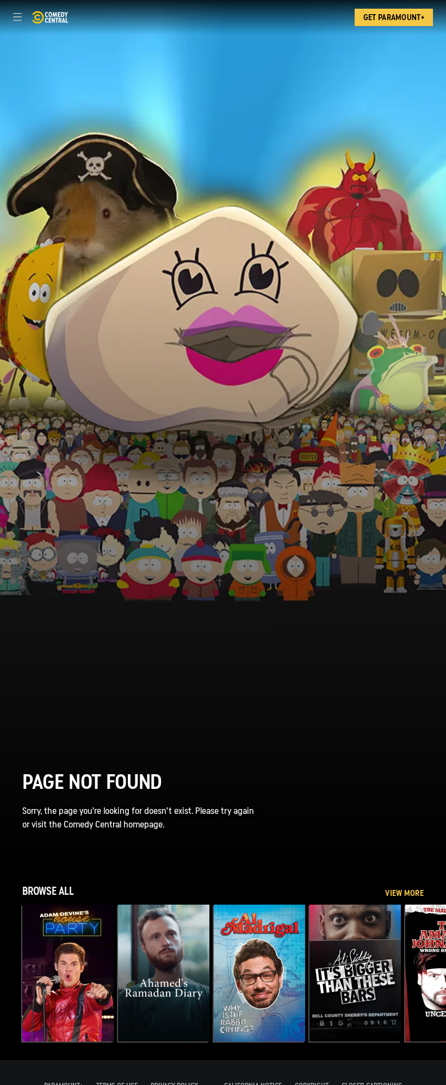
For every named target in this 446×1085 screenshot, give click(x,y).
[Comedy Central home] (49, 17)
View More (404, 893)
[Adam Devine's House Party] (68, 973)
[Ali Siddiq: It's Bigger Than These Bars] (355, 973)
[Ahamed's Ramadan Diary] (163, 973)
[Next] (435, 973)
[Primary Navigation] (17, 17)
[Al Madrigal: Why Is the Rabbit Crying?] (259, 973)
